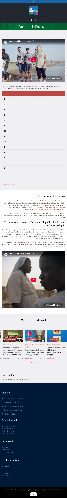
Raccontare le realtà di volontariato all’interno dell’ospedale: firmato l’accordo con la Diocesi (11, 351)
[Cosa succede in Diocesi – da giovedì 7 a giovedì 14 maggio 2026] (33, 336)
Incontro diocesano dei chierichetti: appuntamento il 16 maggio (55, 351)
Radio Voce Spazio (8, 429)
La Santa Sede (6, 466)
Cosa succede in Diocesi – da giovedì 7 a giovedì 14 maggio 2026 (33, 352)
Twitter (12, 431)
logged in (13, 379)
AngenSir (5, 471)
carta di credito (38, 207)
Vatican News (6, 476)
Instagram (12, 433)
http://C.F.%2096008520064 (13, 406)
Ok (34, 494)
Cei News (5, 473)
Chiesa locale (6, 345)
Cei (3, 468)
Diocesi (35, 345)
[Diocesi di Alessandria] (33, 10)
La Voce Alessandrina (9, 426)
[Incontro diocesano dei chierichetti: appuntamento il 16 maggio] (55, 336)
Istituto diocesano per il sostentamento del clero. (48, 210)
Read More (5, 358)
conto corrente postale (51, 207)
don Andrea (8, 185)
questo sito (28, 245)
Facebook (5, 431)
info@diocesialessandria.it (13, 410)
